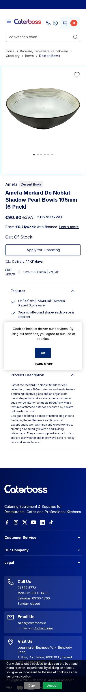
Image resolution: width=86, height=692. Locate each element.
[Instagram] (16, 522)
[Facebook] (7, 522)
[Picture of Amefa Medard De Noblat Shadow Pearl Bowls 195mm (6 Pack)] (43, 108)
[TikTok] (51, 522)
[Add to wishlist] (77, 75)
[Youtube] (33, 522)
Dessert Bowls (31, 184)
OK (43, 353)
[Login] (55, 23)
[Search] (75, 37)
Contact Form (43, 628)
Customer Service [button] (20, 537)
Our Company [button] (16, 550)
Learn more (69, 227)
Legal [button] (9, 562)
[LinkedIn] (42, 522)
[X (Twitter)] (24, 522)
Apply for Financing (43, 250)
